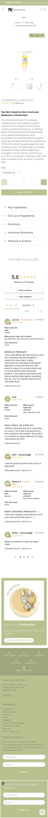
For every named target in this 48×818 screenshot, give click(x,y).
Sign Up (24, 810)
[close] (3, 783)
